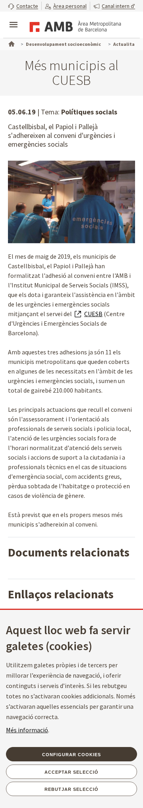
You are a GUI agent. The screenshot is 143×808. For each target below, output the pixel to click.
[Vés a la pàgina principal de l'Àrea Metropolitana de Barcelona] (74, 25)
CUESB (93, 314)
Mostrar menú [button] (13, 18)
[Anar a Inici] (11, 43)
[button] (23, 6)
